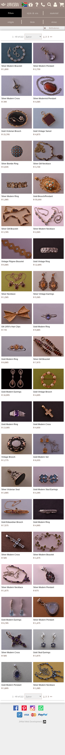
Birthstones (54, 28)
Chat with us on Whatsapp (41, 708)
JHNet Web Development (30, 721)
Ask (37, 4)
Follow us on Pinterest (25, 708)
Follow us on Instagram (33, 708)
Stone (54, 22)
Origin (11, 22)
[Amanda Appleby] (10, 4)
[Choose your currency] (24, 4)
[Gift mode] (30, 4)
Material (54, 13)
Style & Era (32, 13)
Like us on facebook (16, 708)
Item (32, 22)
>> (51, 37)
